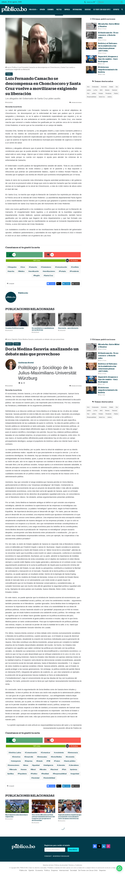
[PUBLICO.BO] (14, 9)
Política (59, 10)
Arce (23, 267)
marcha (11, 271)
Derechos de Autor (48, 865)
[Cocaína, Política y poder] (17, 319)
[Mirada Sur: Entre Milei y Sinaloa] (91, 26)
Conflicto (75, 267)
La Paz (95, 90)
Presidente (75, 271)
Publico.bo (23, 293)
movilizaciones (49, 271)
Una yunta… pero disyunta (68, 328)
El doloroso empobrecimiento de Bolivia (107, 69)
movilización (34, 271)
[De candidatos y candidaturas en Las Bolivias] (43, 319)
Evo (117, 86)
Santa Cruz (49, 275)
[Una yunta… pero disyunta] (70, 319)
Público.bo (32, 10)
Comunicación (61, 267)
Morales (107, 90)
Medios (22, 271)
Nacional (114, 90)
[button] (119, 868)
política (94, 93)
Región (37, 275)
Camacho (33, 267)
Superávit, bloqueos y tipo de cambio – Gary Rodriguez (108, 59)
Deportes (116, 10)
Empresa (67, 10)
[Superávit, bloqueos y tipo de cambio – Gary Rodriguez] (91, 59)
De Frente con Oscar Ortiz (102, 10)
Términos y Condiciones (75, 865)
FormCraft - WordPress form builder (56, 856)
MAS (101, 90)
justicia (89, 90)
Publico (116, 93)
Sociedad (88, 10)
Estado (111, 86)
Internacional (77, 10)
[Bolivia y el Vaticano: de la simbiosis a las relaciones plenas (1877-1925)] (91, 46)
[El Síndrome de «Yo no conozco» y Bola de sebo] (91, 35)
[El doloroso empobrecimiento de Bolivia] (91, 69)
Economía (50, 10)
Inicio (9, 67)
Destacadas (95, 86)
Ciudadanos (46, 267)
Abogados (13, 267)
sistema (110, 96)
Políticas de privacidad (60, 865)
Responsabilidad (91, 96)
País (88, 93)
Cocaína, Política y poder (14, 328)
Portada (63, 271)
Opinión (42, 10)
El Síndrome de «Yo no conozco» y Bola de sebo (108, 35)
